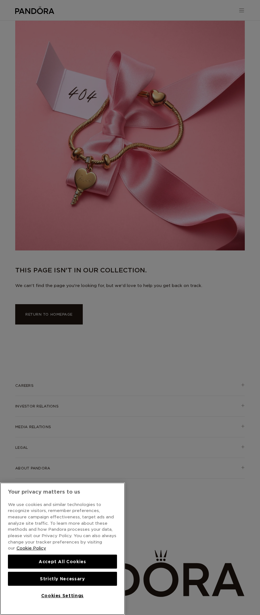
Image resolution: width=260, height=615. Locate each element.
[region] (62, 548)
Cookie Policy (31, 547)
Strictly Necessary (62, 578)
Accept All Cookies (62, 561)
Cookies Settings (62, 595)
